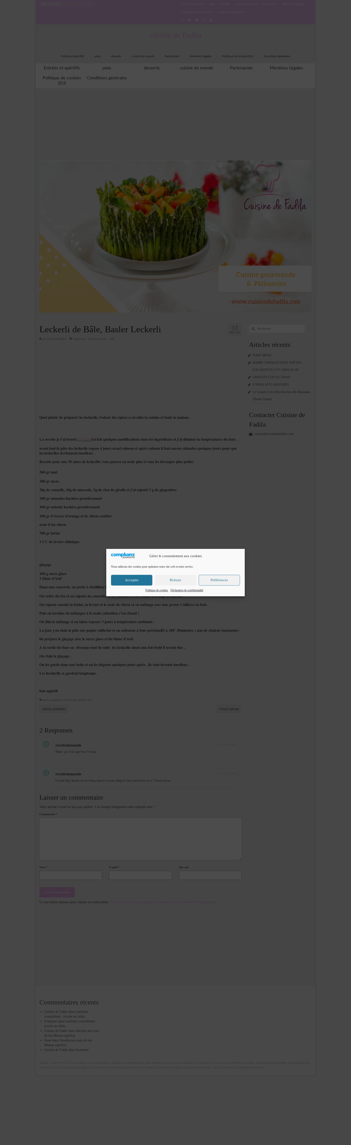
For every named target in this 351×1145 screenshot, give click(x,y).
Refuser (175, 580)
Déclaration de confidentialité (186, 590)
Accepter (131, 580)
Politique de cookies (156, 590)
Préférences (219, 580)
